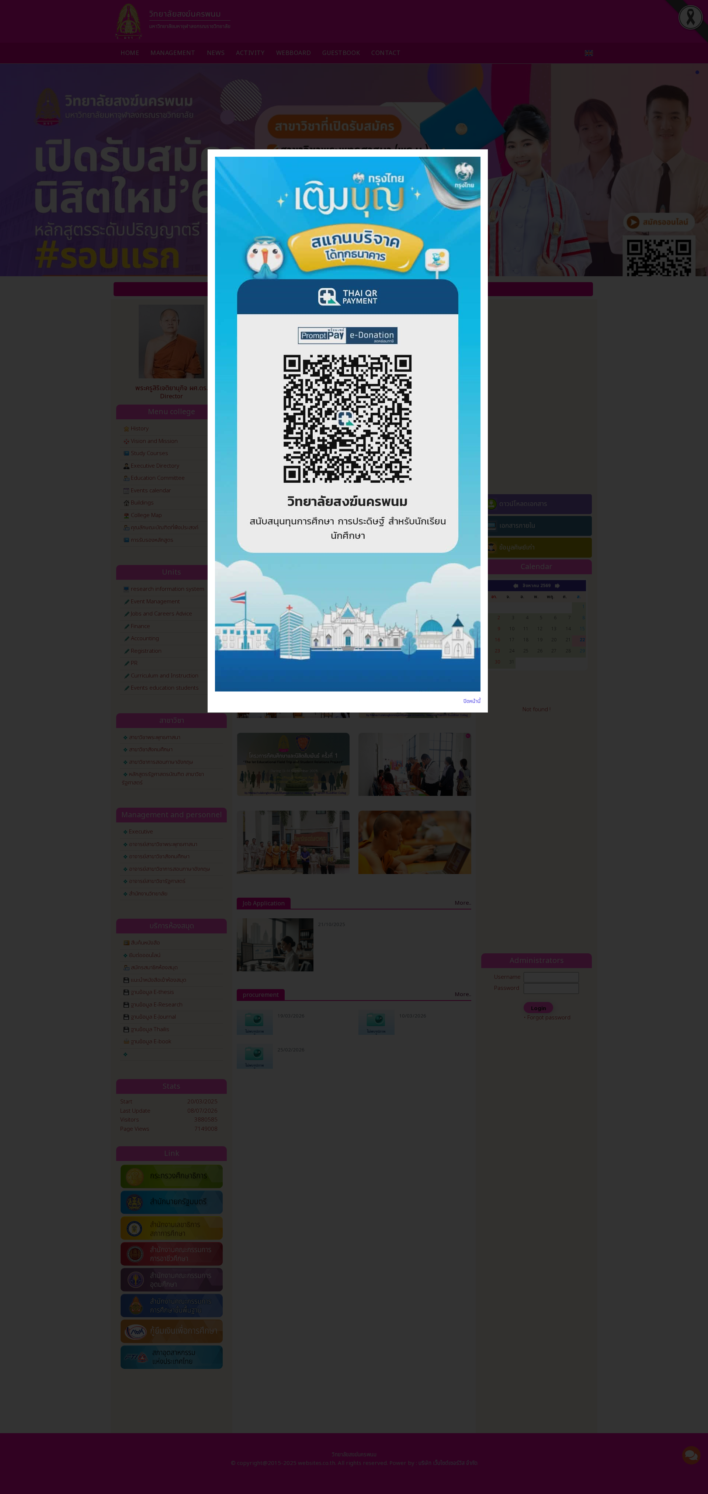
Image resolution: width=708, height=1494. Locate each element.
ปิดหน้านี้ (472, 701)
